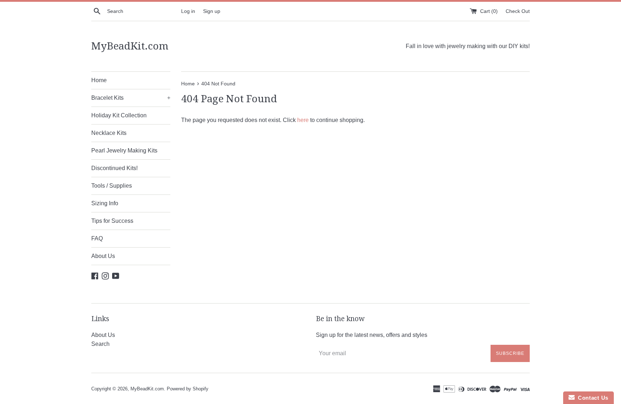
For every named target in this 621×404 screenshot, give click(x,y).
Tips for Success (112, 221)
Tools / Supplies (111, 186)
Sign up (211, 11)
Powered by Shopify (187, 388)
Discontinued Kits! (114, 168)
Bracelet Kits (130, 98)
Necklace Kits (108, 133)
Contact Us (591, 398)
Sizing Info (104, 203)
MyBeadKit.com (130, 46)
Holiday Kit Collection (119, 115)
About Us (103, 256)
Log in (188, 11)
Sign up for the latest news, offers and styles (371, 335)
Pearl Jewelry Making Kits (124, 150)
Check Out (518, 11)
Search (100, 344)
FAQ (97, 238)
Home (99, 80)
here (303, 120)
